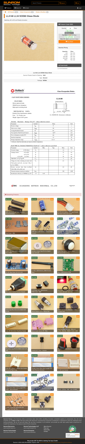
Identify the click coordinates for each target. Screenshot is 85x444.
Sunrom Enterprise (29, 430)
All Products (13, 12)
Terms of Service (68, 442)
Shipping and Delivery (51, 442)
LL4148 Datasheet (62, 68)
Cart (78, 3)
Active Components (26, 12)
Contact (26, 8)
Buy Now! (70, 42)
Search (63, 3)
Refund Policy (42, 442)
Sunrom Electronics (9, 426)
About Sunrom (47, 426)
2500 (70, 35)
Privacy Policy (60, 442)
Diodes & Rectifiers (42, 12)
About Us (18, 8)
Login (80, 8)
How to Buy (47, 430)
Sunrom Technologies (9, 430)
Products (8, 8)
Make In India (16, 420)
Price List (46, 428)
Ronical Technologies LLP (31, 426)
